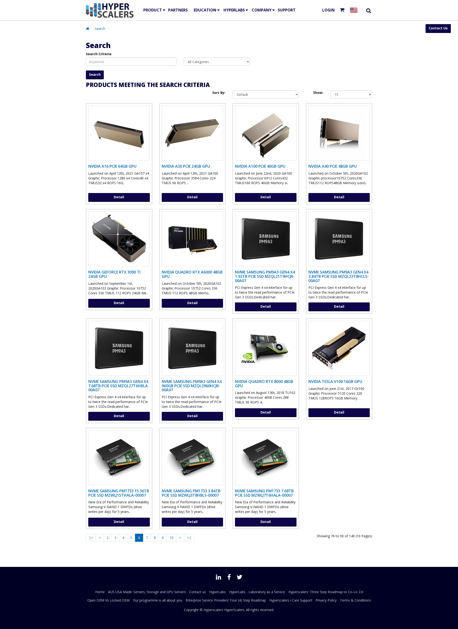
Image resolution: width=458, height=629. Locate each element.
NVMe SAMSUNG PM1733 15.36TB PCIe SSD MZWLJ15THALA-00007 (118, 493)
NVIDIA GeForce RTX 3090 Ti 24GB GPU (114, 274)
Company (261, 10)
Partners (178, 10)
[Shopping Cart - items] (343, 10)
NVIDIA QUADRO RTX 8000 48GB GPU (264, 383)
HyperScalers (234, 609)
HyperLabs (234, 10)
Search (100, 28)
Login (328, 10)
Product (152, 10)
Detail (119, 197)
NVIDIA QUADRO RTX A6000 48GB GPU (192, 274)
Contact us (197, 592)
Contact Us (438, 28)
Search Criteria (98, 54)
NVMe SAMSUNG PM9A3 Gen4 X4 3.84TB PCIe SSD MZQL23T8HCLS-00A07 (338, 276)
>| (189, 537)
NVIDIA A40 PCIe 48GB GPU (332, 166)
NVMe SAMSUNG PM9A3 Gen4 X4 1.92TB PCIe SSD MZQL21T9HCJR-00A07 (265, 276)
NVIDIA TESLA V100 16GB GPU (335, 381)
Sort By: (218, 92)
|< (91, 537)
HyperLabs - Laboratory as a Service (257, 592)
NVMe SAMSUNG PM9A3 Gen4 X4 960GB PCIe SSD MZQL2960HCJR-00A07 (192, 385)
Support (287, 10)
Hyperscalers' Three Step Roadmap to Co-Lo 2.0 (325, 592)
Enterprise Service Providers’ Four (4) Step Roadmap (226, 600)
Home (100, 592)
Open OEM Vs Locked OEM (108, 600)
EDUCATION (205, 10)
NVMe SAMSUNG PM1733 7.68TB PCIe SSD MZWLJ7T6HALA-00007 (264, 493)
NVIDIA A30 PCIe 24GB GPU (186, 166)
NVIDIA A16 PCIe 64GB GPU (112, 166)
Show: (318, 92)
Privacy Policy (326, 600)
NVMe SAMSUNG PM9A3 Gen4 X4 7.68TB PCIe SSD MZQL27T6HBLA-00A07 (118, 385)
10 (171, 537)
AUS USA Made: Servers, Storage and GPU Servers (147, 592)
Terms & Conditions (355, 600)
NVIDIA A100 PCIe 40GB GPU (260, 166)
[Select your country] (354, 10)
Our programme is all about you (157, 600)
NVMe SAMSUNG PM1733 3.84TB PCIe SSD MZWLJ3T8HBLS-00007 (191, 493)
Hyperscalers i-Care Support (290, 600)
